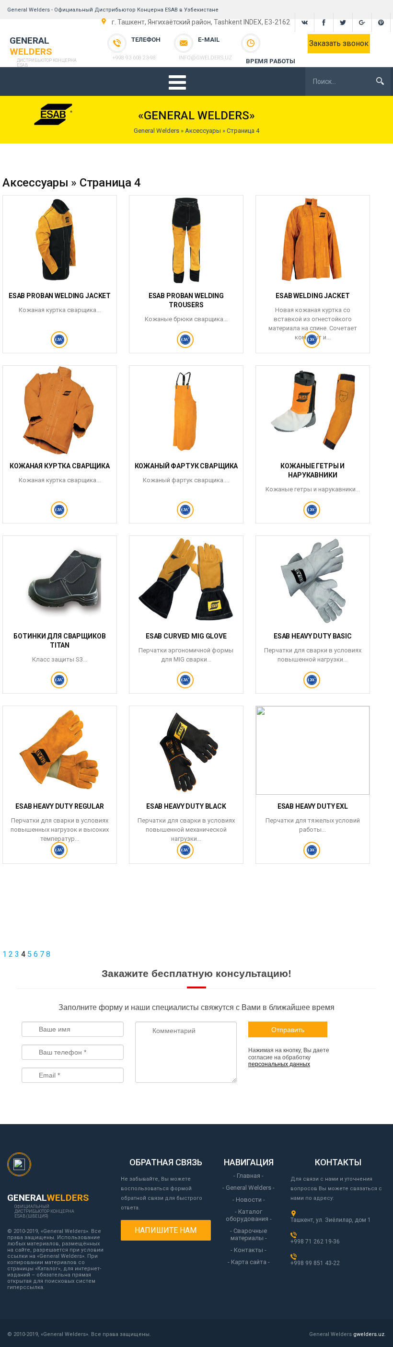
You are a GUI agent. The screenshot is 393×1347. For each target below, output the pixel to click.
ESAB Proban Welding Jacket (60, 296)
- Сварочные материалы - (248, 1234)
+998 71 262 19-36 (315, 1241)
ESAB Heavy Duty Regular (59, 806)
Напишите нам (165, 1230)
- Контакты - (248, 1250)
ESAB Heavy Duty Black (186, 806)
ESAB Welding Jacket (312, 296)
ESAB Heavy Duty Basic (313, 636)
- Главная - (248, 1175)
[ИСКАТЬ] (380, 81)
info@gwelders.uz (205, 58)
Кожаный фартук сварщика (186, 466)
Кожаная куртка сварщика (60, 466)
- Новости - (248, 1199)
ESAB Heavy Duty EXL (312, 806)
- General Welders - (248, 1187)
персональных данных (279, 1064)
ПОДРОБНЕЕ (59, 343)
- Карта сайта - (249, 1262)
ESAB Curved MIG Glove (186, 636)
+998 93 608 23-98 (134, 58)
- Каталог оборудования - (249, 1215)
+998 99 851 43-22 (315, 1263)
